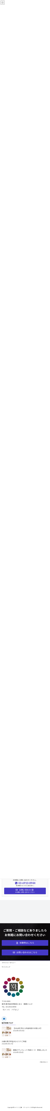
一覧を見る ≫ (43, 1062)
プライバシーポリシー (9, 963)
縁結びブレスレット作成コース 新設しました (30, 1050)
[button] (25, 943)
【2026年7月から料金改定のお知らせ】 (27, 1028)
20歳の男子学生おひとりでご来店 (14, 1041)
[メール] (4, 1018)
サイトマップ (6, 967)
